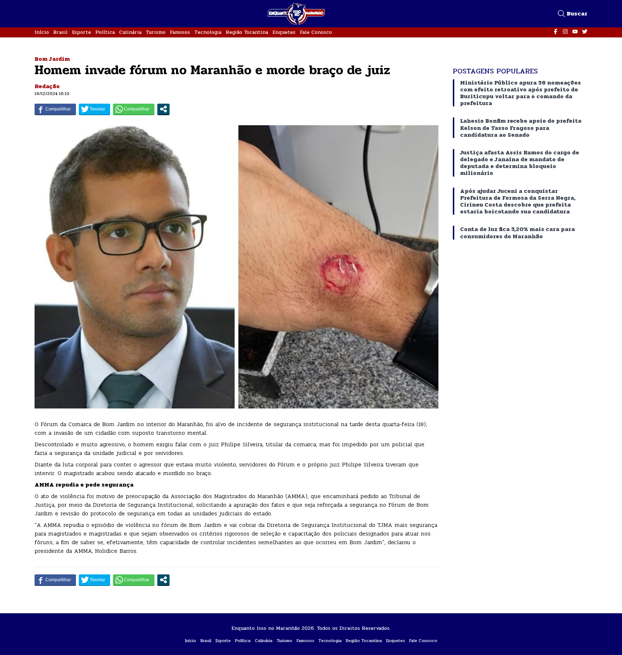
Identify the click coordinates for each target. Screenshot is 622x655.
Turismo (156, 32)
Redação (47, 86)
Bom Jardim (52, 58)
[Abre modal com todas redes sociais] (163, 109)
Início (42, 32)
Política (105, 32)
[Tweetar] (94, 109)
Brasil (60, 32)
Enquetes (284, 32)
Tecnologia (207, 32)
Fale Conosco (316, 32)
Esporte (81, 32)
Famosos (180, 32)
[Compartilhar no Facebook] (55, 109)
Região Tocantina (247, 32)
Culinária (130, 32)
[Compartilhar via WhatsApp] (133, 109)
